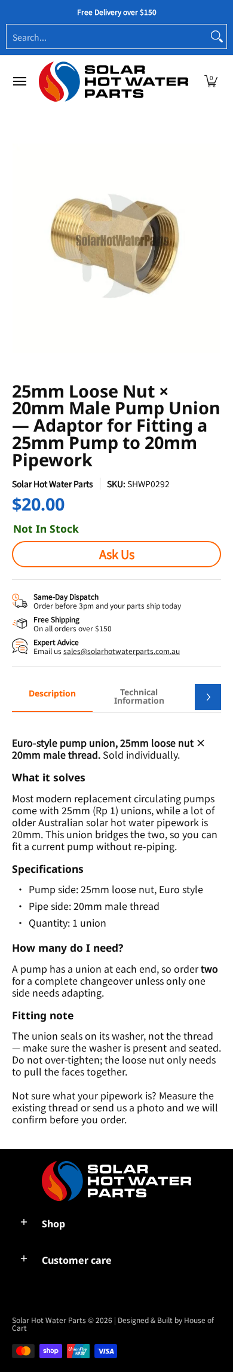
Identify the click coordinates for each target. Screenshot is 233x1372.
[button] (211, 82)
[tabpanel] (116, 924)
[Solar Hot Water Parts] (113, 82)
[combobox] (107, 36)
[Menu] (19, 82)
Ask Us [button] (116, 554)
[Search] (216, 36)
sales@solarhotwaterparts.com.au (121, 651)
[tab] (52, 697)
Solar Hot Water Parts (52, 484)
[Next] (208, 697)
